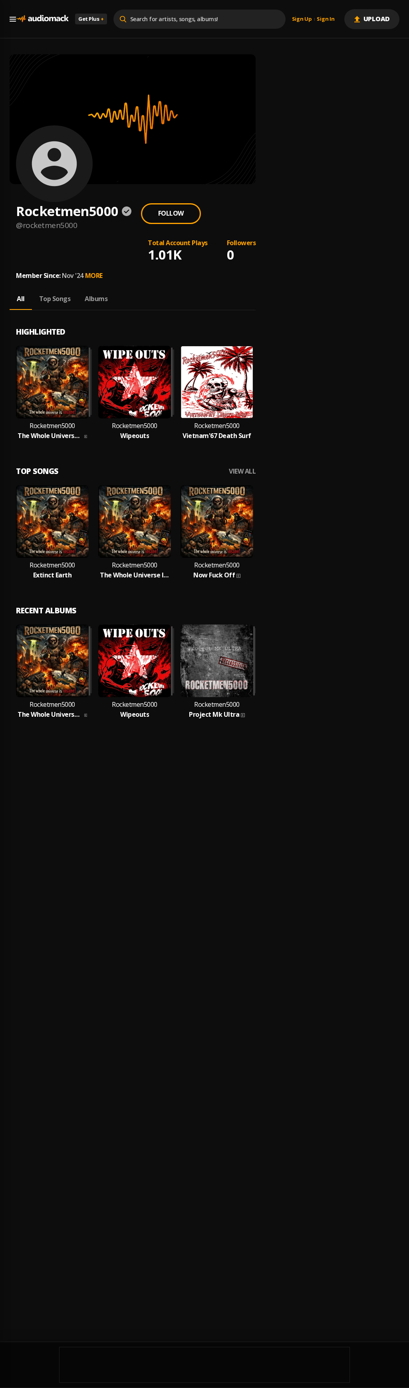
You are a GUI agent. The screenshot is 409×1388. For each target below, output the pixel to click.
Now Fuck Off (214, 575)
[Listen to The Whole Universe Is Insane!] (52, 382)
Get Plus (91, 18)
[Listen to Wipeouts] (134, 382)
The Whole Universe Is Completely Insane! (134, 575)
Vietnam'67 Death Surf (217, 436)
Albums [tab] (96, 298)
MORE (94, 275)
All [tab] (21, 298)
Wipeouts (134, 436)
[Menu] (13, 19)
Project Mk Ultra (214, 714)
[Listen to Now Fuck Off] (217, 521)
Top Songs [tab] (55, 298)
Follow (171, 213)
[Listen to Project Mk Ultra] (217, 661)
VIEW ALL (242, 471)
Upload (376, 18)
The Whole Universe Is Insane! (50, 436)
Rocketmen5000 (52, 426)
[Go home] (42, 19)
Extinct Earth (52, 575)
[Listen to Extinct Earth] (52, 521)
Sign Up (302, 19)
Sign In (325, 19)
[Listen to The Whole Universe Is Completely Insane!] (134, 521)
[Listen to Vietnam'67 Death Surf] (217, 382)
